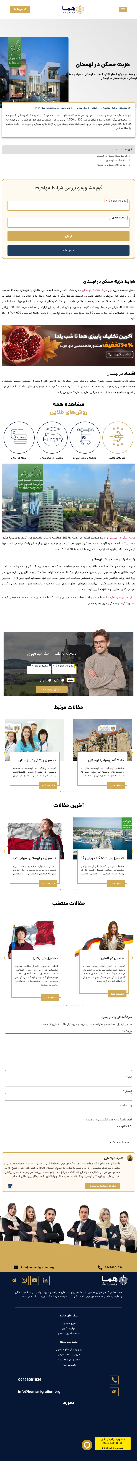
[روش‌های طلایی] (117, 438)
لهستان (89, 74)
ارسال (68, 236)
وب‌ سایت (126, 1105)
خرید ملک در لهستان (94, 290)
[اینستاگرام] (24, 1280)
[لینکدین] (45, 1280)
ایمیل (127, 1091)
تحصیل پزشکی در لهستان (37, 760)
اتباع (56, 680)
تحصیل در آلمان (113, 958)
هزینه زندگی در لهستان (122, 538)
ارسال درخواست (51, 689)
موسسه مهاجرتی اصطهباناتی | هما (117, 74)
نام (129, 1076)
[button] (4, 753)
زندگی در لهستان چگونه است (118, 597)
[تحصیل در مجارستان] (52, 438)
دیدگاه (127, 1031)
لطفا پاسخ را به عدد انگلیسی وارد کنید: (109, 1119)
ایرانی (42, 680)
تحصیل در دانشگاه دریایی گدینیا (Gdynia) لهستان (86, 858)
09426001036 (29, 1379)
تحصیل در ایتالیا (45, 958)
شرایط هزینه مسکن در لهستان (111, 156)
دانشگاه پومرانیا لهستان (106, 760)
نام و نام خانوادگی (116, 201)
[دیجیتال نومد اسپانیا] (85, 438)
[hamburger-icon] (123, 9)
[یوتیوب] (34, 1280)
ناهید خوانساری (113, 1158)
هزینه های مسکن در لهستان (110, 164)
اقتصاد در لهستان (115, 160)
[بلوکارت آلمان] (19, 438)
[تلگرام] (14, 1280)
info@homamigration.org (39, 1391)
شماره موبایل (118, 217)
